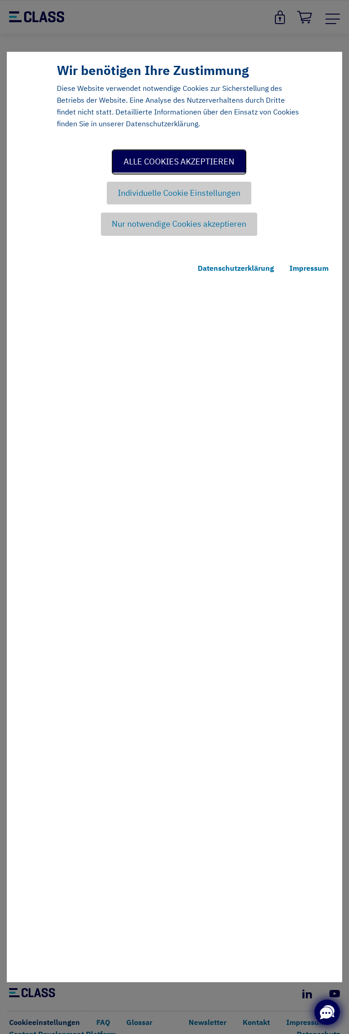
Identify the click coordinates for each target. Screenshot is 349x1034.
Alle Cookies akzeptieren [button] (179, 161)
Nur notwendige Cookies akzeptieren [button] (179, 224)
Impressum (309, 268)
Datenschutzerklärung (236, 268)
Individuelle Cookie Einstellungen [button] (179, 193)
